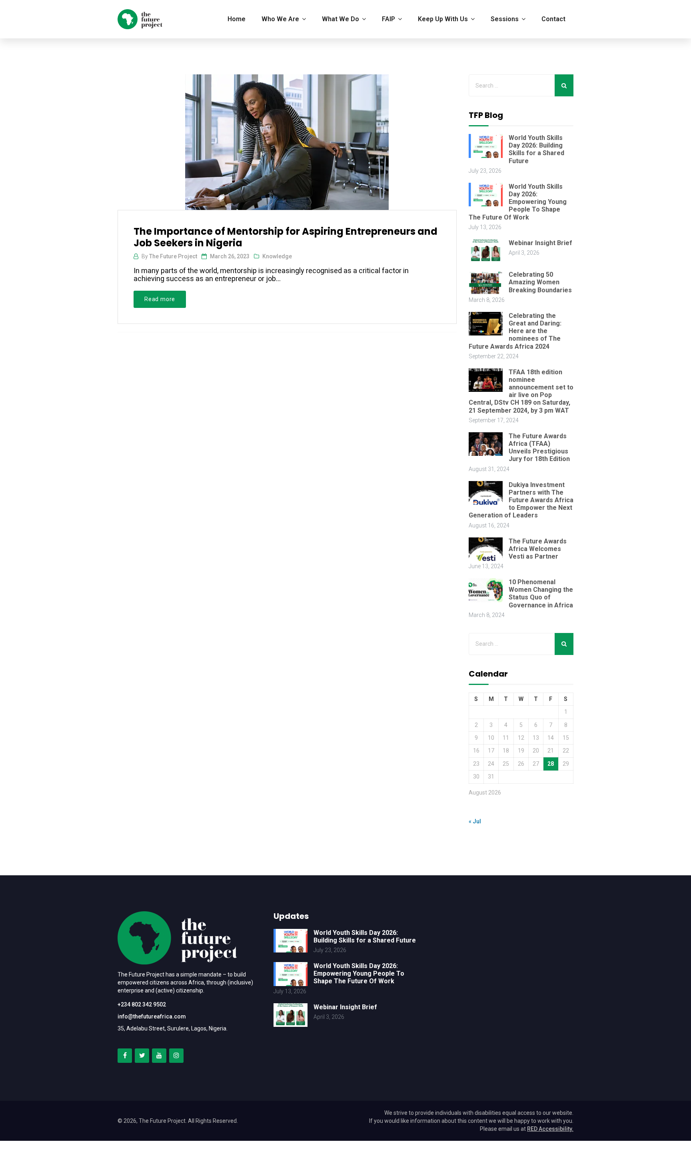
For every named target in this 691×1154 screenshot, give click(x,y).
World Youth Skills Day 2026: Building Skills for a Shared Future (536, 149)
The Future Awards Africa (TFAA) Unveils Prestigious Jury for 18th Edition (539, 447)
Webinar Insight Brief (540, 243)
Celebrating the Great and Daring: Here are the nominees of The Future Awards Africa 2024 (515, 331)
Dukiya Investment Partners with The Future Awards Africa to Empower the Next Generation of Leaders (521, 500)
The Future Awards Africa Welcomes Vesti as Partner (538, 548)
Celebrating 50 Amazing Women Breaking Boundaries (540, 282)
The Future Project (173, 256)
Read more (159, 299)
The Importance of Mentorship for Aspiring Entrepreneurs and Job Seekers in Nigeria (285, 237)
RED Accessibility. (550, 1129)
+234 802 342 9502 (142, 1004)
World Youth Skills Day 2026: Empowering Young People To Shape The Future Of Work (518, 202)
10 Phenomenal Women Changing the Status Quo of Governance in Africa (541, 593)
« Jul (475, 821)
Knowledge (277, 256)
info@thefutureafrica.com (152, 1016)
